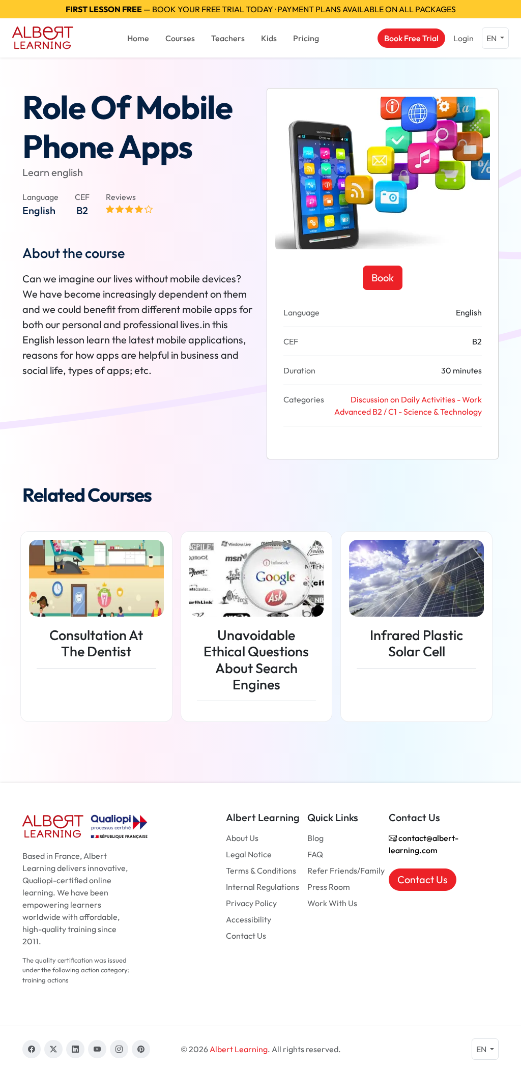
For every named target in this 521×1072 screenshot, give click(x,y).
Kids (269, 38)
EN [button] (492, 38)
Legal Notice (249, 854)
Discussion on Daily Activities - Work (416, 399)
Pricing (306, 38)
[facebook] (31, 1049)
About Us (242, 838)
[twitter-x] (53, 1049)
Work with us (332, 903)
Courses (180, 38)
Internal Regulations (262, 887)
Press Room (328, 887)
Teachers (228, 38)
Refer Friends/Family (346, 870)
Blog (315, 838)
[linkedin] (75, 1049)
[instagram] (119, 1049)
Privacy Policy (251, 903)
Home (138, 38)
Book (382, 277)
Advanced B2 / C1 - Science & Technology (408, 412)
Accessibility (248, 919)
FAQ (315, 854)
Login (463, 38)
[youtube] (97, 1049)
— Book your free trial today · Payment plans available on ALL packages (261, 9)
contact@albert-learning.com (423, 844)
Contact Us (246, 936)
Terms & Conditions (261, 870)
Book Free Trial (411, 38)
